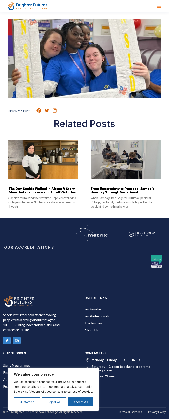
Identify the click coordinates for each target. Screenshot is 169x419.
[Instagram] (17, 340)
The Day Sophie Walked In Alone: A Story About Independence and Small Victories (42, 190)
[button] (159, 6)
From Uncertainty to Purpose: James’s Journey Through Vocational (122, 190)
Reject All (54, 402)
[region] (53, 389)
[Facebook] (7, 340)
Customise (27, 402)
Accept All (81, 402)
